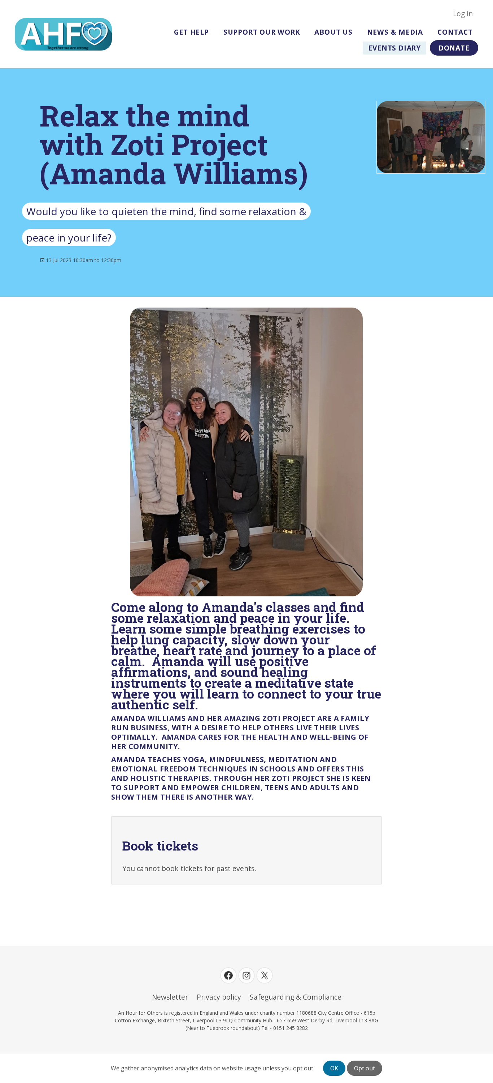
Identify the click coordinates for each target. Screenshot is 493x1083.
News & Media (395, 32)
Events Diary (394, 48)
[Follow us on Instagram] (246, 975)
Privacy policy (219, 997)
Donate (454, 48)
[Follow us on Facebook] (228, 975)
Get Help (191, 32)
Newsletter (170, 997)
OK (334, 1068)
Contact (455, 32)
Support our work (261, 32)
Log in (463, 13)
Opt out (364, 1068)
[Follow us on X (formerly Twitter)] (264, 975)
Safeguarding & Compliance (295, 997)
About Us (333, 32)
